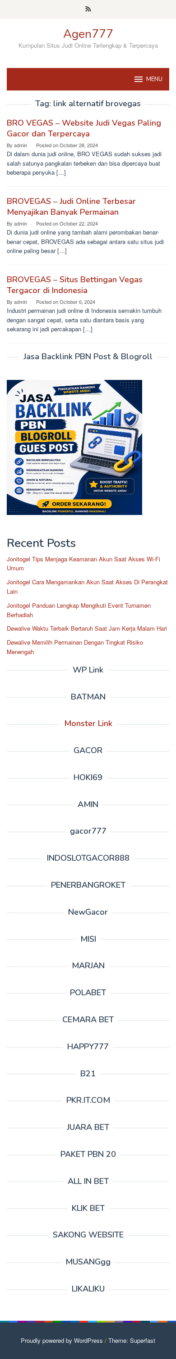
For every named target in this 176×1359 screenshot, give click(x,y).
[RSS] (88, 9)
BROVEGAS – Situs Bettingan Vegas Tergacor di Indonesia (75, 285)
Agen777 (88, 34)
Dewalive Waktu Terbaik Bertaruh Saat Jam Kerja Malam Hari (87, 628)
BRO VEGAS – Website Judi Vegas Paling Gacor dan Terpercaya (84, 128)
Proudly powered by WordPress (62, 1340)
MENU (154, 79)
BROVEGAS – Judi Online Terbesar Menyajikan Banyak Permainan (71, 206)
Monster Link (88, 723)
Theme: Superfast (131, 1340)
